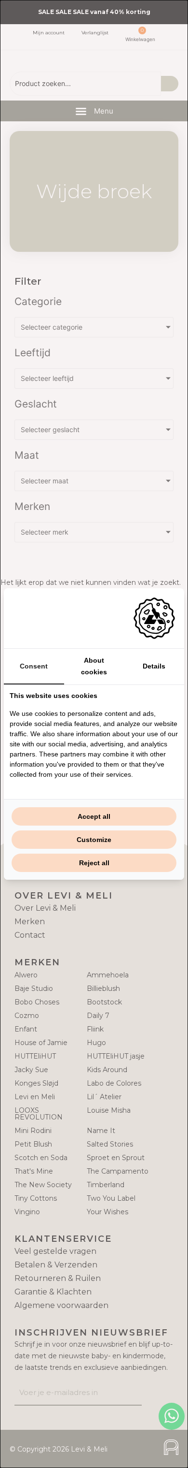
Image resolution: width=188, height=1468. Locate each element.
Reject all (94, 863)
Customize (94, 839)
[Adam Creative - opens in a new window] (154, 618)
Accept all (94, 816)
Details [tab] (154, 666)
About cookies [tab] (94, 666)
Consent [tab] (34, 666)
